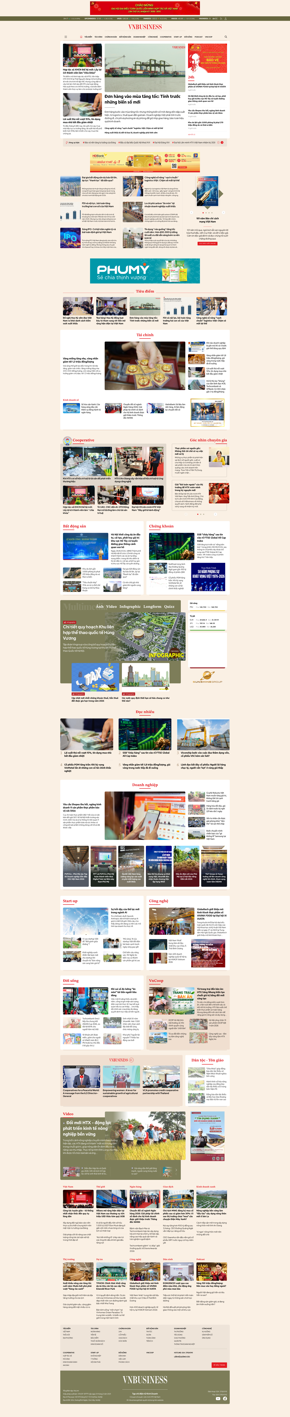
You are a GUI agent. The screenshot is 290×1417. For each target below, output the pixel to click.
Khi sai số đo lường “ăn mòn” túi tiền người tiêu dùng (124, 992)
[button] (222, 142)
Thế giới (100, 1187)
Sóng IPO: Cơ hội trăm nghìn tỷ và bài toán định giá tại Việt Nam (99, 230)
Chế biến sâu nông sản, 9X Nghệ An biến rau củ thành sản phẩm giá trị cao (131, 956)
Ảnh (100, 607)
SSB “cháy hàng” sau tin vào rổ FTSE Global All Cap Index (211, 537)
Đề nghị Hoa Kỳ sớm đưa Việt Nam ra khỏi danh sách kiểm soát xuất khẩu (77, 320)
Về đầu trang (219, 1365)
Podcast (199, 37)
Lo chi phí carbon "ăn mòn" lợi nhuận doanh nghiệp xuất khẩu (160, 204)
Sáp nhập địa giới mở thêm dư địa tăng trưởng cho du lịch (78, 1296)
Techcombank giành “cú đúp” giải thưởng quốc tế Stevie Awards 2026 (145, 1248)
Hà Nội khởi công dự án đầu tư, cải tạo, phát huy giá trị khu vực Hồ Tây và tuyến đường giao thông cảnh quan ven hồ (207, 98)
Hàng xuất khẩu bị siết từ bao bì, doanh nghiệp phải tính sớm (131, 132)
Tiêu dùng (178, 1335)
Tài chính (98, 37)
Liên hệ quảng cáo (182, 1357)
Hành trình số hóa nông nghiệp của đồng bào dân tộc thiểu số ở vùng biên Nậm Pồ (216, 1085)
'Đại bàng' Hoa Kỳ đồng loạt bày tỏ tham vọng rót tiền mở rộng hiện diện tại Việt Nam (110, 320)
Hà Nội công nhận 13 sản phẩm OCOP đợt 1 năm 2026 (217, 1023)
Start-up (178, 37)
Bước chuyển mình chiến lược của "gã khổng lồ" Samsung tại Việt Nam (216, 834)
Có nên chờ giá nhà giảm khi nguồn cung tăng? (132, 585)
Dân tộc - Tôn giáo (207, 1060)
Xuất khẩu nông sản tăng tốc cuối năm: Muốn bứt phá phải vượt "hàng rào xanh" (77, 1286)
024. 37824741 (187, 1353)
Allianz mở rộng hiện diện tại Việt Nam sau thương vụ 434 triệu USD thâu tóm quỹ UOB (110, 1213)
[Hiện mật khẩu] (168, 666)
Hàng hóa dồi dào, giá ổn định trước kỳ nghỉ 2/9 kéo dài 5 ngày (215, 808)
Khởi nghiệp (96, 1356)
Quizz (169, 607)
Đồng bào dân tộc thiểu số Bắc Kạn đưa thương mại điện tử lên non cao (216, 1097)
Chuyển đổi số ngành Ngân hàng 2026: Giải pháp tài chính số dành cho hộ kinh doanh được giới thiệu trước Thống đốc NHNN (133, 411)
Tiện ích (149, 1341)
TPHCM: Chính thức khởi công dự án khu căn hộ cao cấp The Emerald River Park (111, 1286)
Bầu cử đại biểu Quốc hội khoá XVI (134, 142)
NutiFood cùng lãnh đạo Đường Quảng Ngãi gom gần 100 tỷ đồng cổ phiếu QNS (177, 568)
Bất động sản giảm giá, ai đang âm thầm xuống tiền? (210, 1302)
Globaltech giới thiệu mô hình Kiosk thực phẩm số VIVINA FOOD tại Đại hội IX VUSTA (207, 85)
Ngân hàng (135, 1187)
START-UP (95, 1353)
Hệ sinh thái (95, 1362)
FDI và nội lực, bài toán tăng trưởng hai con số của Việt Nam (98, 204)
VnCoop (208, 37)
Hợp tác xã (67, 1356)
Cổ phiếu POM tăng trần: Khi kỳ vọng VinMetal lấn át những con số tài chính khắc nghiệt (177, 583)
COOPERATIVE (68, 1353)
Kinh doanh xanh (205, 1187)
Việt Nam (68, 1187)
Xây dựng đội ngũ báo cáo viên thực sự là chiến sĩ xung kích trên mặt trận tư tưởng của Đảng (77, 1225)
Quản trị (177, 1341)
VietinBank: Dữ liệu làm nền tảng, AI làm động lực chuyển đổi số (175, 407)
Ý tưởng (94, 1359)
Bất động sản (125, 37)
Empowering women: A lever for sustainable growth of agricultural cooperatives (120, 1093)
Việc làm (122, 1359)
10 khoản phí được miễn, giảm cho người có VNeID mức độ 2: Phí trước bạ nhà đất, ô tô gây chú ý (91, 1040)
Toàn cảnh (150, 1338)
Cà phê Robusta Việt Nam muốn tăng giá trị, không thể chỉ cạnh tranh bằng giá (216, 797)
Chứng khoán (111, 37)
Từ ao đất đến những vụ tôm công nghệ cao (177, 1036)
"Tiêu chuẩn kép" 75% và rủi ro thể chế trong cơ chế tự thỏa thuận (91, 586)
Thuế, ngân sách (98, 1341)
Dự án (99, 1259)
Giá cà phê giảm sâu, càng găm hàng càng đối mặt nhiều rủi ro (77, 1305)
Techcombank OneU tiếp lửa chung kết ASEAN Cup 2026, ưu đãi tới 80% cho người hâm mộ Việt (91, 1023)
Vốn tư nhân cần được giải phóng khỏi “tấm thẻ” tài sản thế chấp (215, 821)
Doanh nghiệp (139, 37)
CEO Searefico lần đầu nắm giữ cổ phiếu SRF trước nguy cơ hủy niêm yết (178, 1240)
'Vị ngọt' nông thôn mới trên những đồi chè (208, 1233)
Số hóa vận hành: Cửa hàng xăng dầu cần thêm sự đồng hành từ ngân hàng (91, 408)
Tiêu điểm (88, 37)
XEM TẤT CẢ (191, 134)
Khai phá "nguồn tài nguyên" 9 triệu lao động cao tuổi (131, 1037)
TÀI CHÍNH (94, 1328)
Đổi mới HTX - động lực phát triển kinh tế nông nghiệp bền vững (87, 1128)
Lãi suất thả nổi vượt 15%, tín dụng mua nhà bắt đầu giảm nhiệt (216, 371)
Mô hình (66, 1359)
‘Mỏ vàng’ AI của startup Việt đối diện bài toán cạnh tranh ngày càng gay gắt (131, 942)
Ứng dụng (206, 1338)
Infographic (130, 607)
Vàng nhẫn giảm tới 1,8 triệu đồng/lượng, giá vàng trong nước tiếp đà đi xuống (216, 359)
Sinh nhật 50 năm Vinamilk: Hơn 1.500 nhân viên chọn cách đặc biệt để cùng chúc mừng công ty (131, 1023)
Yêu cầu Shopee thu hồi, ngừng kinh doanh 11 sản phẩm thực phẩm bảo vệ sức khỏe (206, 111)
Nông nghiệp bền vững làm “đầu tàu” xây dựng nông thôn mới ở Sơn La (211, 1213)
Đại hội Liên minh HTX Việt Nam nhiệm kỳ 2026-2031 (196, 142)
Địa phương (68, 1338)
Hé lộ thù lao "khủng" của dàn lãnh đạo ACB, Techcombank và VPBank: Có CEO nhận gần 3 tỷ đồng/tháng (216, 386)
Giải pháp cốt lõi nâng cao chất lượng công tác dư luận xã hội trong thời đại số (77, 1237)
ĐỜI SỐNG (123, 1353)
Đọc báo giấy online (207, 243)
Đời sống (188, 37)
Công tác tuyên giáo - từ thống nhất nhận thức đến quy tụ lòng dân (78, 1213)
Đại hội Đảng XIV (161, 142)
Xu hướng (206, 1331)
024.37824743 (221, 1395)
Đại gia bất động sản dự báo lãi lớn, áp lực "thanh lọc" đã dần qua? (99, 179)
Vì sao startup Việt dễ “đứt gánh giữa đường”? (90, 941)
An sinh (66, 1365)
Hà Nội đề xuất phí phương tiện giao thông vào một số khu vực (177, 1308)
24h (120, 1331)
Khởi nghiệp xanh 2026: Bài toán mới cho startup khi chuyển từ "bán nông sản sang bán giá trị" (91, 957)
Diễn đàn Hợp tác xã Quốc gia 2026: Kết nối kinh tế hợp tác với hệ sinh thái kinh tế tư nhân (93, 1171)
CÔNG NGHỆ (207, 1328)
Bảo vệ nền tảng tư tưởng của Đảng (99, 142)
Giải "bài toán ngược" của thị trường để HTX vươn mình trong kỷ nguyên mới (189, 487)
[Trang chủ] (81, 36)
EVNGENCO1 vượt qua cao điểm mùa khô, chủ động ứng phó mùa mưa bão (177, 1286)
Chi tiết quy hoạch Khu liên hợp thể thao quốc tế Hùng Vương (88, 632)
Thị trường (69, 1259)
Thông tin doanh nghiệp (184, 1344)
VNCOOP (150, 1353)
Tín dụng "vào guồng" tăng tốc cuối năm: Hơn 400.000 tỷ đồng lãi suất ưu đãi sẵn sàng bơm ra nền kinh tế (162, 233)
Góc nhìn (123, 1341)
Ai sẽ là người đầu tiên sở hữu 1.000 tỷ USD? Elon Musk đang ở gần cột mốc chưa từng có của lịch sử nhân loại (110, 1226)
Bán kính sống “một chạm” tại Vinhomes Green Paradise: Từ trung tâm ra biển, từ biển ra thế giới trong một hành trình (110, 1314)
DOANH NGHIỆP (180, 1328)
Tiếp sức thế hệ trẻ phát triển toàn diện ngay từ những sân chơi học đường (178, 1298)
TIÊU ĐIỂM (67, 1328)
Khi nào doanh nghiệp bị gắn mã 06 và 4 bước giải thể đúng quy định (216, 345)
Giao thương (179, 1338)
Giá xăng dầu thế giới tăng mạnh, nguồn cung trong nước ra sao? (144, 1171)
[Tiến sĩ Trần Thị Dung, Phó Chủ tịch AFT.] (219, 457)
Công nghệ (153, 37)
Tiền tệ (93, 1335)
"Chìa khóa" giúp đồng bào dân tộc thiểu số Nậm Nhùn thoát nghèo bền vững (216, 1072)
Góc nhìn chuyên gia (208, 440)
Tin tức (149, 1331)
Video (111, 607)
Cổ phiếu (122, 1335)
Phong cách (124, 1362)
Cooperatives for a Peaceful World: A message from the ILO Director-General (81, 1093)
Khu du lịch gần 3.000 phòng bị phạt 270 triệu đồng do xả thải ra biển (205, 123)
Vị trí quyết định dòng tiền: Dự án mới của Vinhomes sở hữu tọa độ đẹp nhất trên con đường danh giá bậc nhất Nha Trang (111, 1299)
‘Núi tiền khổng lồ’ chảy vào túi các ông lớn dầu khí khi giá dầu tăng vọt (110, 1240)
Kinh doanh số (71, 400)
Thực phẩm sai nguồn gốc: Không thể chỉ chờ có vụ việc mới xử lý (189, 451)
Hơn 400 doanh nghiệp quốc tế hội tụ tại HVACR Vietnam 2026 (178, 958)
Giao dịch (168, 1187)
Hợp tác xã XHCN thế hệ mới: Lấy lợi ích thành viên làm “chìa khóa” (78, 510)
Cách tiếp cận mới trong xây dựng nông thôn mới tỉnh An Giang (211, 1224)
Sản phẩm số (207, 1335)
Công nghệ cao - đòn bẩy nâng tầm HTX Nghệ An (217, 1036)
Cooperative (165, 37)
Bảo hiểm (94, 1338)
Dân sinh (168, 1259)
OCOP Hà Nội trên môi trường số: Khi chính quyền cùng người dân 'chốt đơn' (177, 1024)
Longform (152, 607)
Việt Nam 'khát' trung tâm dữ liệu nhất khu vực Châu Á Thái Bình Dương (177, 944)
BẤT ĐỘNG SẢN (152, 1328)
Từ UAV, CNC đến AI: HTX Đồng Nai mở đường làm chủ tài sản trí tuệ (113, 510)
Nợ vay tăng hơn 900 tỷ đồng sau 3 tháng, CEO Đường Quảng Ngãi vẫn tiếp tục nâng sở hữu (178, 1228)
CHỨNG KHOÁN (125, 1328)
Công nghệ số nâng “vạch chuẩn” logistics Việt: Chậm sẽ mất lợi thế (134, 128)
